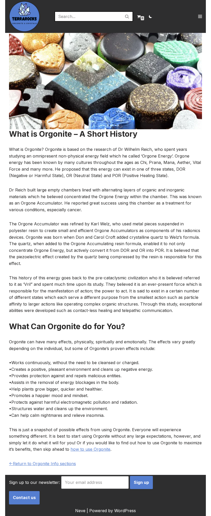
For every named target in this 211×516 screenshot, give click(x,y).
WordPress (125, 510)
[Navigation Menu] (200, 16)
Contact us (24, 497)
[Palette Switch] (150, 16)
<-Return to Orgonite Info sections (42, 463)
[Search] (127, 16)
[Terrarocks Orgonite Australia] (24, 16)
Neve (80, 510)
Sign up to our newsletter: (34, 482)
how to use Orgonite (90, 449)
